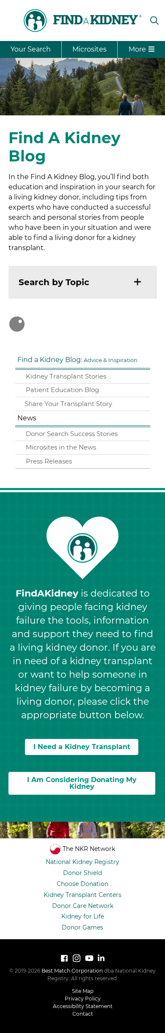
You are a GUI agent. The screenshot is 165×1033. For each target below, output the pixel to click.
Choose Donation (82, 884)
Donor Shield (82, 873)
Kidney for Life (82, 916)
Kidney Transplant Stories (66, 376)
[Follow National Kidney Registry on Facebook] (64, 958)
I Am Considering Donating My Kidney (82, 783)
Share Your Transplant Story (68, 404)
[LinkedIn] (101, 958)
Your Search (31, 49)
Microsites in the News (61, 447)
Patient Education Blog (62, 390)
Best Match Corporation (72, 971)
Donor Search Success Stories (72, 434)
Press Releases (49, 461)
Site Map (83, 991)
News (26, 418)
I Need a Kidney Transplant (81, 747)
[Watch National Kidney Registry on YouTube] (89, 958)
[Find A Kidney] (82, 20)
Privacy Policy (83, 998)
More (137, 49)
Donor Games (82, 927)
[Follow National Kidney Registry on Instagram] (76, 958)
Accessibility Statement (83, 1006)
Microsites (89, 49)
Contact (82, 1014)
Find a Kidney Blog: (77, 360)
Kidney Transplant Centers (82, 895)
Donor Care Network (82, 906)
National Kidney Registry (82, 862)
